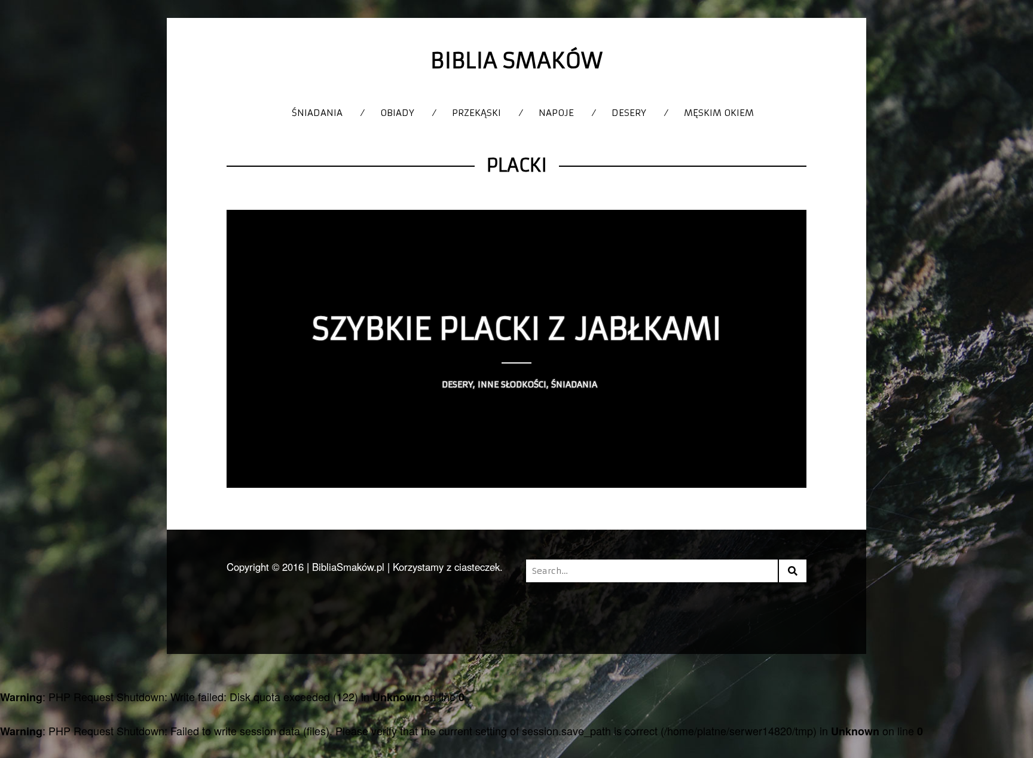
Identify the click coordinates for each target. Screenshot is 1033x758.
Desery (629, 112)
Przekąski (476, 112)
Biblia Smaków (516, 60)
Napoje (556, 112)
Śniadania (317, 112)
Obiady (397, 112)
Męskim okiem (719, 112)
